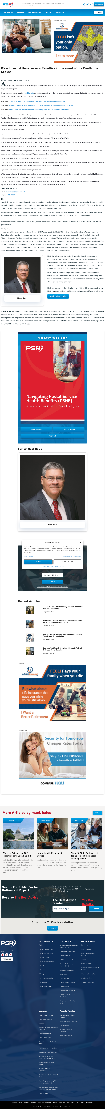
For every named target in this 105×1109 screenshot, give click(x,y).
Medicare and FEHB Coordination (44, 1070)
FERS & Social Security (67, 960)
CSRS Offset (63, 974)
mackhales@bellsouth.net (15, 192)
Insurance (43, 1011)
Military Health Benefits (88, 974)
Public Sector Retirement (50, 1107)
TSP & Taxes (42, 970)
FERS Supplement (65, 956)
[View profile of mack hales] (22, 293)
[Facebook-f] (83, 4)
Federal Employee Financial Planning (68, 1016)
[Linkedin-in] (91, 4)
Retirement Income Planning (68, 1021)
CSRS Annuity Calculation (67, 970)
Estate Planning (64, 1025)
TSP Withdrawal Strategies (46, 962)
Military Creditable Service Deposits (88, 954)
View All (97, 813)
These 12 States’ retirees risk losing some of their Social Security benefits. (85, 856)
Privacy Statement (59, 566)
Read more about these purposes (72, 556)
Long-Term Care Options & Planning (46, 1063)
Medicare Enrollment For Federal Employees (48, 1028)
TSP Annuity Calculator (45, 986)
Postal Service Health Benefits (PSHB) (48, 1043)
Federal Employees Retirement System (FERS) (69, 946)
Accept (38, 562)
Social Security (29, 93)
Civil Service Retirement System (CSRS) (67, 965)
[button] (80, 543)
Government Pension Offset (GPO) (68, 1002)
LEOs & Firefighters (86, 978)
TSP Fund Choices (44, 957)
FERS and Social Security (67, 982)
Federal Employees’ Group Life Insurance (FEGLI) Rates (47, 1082)
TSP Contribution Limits (46, 953)
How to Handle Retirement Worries (49, 854)
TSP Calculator (43, 982)
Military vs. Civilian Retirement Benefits (90, 969)
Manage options (67, 562)
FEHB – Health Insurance (46, 1015)
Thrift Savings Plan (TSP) (46, 949)
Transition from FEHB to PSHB (48, 1048)
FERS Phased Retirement (67, 991)
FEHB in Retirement (45, 1038)
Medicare (41, 1023)
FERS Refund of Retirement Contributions (68, 996)
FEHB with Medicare (45, 1034)
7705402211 (11, 195)
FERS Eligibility (64, 987)
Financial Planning (67, 1011)
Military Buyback (86, 949)
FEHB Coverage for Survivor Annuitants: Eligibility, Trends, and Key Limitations (39, 110)
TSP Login (42, 974)
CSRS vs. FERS (64, 978)
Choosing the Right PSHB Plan (47, 1052)
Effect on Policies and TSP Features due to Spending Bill (17, 854)
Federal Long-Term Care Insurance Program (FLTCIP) (47, 1057)
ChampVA (83, 959)
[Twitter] (87, 4)
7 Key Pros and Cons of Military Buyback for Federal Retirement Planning (37, 101)
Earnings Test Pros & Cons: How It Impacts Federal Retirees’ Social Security (62, 649)
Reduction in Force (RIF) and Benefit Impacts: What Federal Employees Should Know (41, 106)
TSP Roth (41, 966)
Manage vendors (28, 556)
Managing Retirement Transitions (66, 1031)
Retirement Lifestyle (66, 1036)
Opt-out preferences (47, 566)
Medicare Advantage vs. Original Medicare (48, 1076)
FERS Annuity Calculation (67, 952)
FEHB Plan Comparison (45, 1019)
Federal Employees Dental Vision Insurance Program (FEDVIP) (48, 1088)
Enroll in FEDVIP (43, 1093)
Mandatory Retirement (87, 982)
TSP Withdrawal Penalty (46, 978)
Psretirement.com (18, 949)
